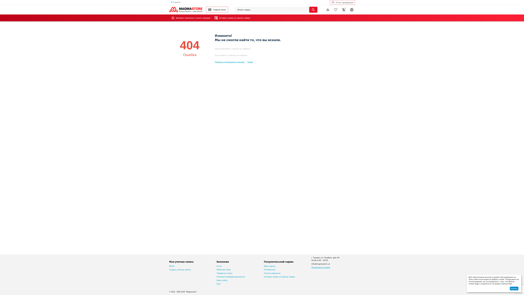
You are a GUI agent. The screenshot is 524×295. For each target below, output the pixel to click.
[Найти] (313, 10)
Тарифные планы (224, 273)
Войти (172, 266)
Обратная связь (224, 270)
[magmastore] (186, 9)
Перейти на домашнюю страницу (230, 62)
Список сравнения (272, 273)
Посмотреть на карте (320, 267)
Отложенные (269, 270)
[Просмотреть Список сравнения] (328, 10)
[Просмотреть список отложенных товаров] (336, 10)
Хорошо (514, 288)
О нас (219, 266)
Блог (219, 284)
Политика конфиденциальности (231, 277)
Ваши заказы (269, 266)
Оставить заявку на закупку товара (279, 277)
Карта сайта (222, 280)
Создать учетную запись (180, 270)
